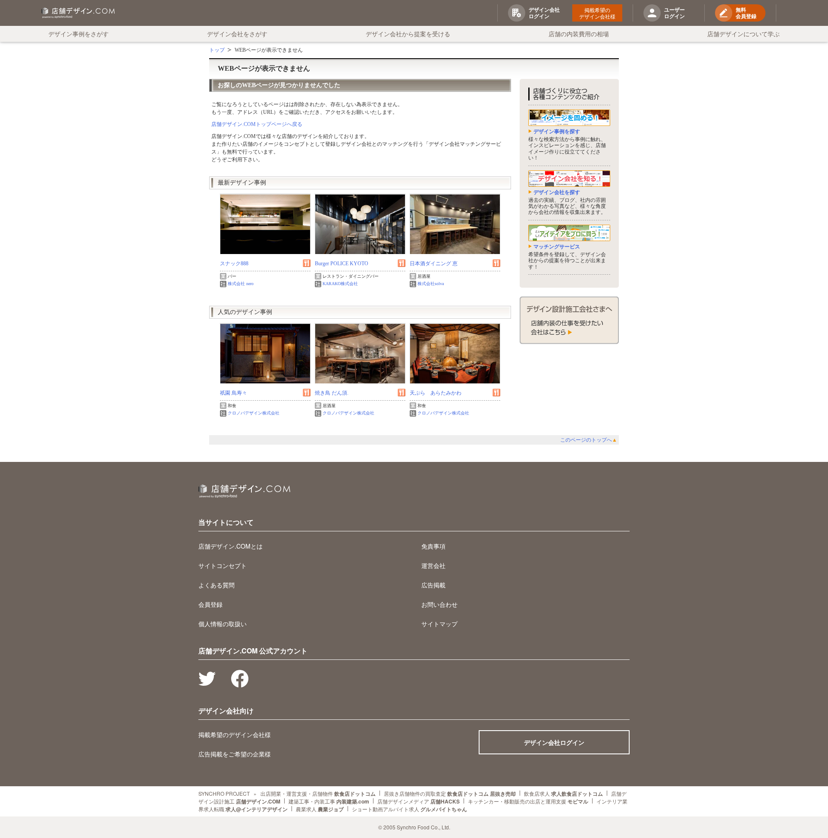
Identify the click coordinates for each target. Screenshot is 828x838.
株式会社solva (430, 283)
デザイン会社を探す (556, 192)
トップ (217, 50)
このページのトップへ (588, 440)
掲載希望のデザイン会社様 (597, 13)
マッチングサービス (556, 247)
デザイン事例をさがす (78, 33)
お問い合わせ (439, 604)
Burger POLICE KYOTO (341, 264)
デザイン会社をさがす (237, 33)
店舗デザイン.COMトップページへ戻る (256, 124)
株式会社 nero (241, 283)
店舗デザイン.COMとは (230, 546)
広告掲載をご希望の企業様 (234, 754)
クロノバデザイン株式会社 (253, 413)
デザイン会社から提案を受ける (408, 33)
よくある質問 (216, 585)
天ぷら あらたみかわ (435, 393)
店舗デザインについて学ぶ (743, 33)
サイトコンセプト (222, 565)
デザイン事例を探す (556, 132)
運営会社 (433, 565)
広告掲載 (433, 585)
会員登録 (210, 604)
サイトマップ (439, 623)
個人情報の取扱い (222, 623)
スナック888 (234, 264)
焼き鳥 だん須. (331, 393)
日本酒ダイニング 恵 (434, 264)
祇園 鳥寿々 (233, 393)
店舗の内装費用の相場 (579, 33)
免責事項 (433, 546)
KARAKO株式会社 (340, 283)
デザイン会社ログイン (554, 742)
